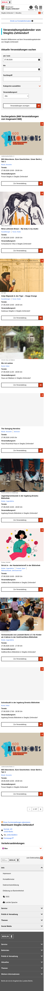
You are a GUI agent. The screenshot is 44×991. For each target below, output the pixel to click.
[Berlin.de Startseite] (6, 2)
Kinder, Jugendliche (7, 501)
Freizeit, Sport (20, 568)
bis (4, 65)
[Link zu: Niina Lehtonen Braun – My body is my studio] (22, 208)
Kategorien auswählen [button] (12, 86)
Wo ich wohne (7, 363)
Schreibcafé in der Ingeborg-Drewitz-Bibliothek (20, 703)
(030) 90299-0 (12, 835)
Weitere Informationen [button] (10, 974)
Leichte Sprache (11, 902)
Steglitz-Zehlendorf (7, 13)
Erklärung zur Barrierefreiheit (13, 891)
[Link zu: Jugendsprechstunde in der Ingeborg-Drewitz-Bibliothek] (22, 475)
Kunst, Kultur (17, 232)
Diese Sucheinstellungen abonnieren (16, 822)
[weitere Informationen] (2, 7)
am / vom (6, 56)
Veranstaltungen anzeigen (19, 106)
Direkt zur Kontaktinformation (21, 21)
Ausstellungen (5, 232)
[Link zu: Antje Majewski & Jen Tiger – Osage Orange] (22, 275)
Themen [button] (4, 920)
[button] (40, 13)
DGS (7, 897)
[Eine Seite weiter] (40, 809)
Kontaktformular (8, 879)
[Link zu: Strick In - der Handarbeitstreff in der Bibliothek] (22, 544)
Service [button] (4, 908)
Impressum (7, 873)
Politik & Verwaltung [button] (9, 914)
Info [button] (2, 868)
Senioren (17, 431)
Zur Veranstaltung (19, 183)
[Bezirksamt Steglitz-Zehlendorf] (10, 860)
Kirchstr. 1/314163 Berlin (8, 830)
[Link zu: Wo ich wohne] (22, 342)
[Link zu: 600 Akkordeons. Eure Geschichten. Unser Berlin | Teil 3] (22, 138)
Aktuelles (18, 13)
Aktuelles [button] (5, 962)
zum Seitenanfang (33, 858)
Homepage (8, 838)
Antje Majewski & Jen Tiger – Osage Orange (19, 296)
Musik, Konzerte (6, 164)
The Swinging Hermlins (10, 429)
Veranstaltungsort (10, 92)
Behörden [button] (5, 950)
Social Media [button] (6, 926)
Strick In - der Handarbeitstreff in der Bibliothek (20, 565)
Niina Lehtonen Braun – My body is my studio (19, 229)
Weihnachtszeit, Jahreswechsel (11, 570)
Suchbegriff (7, 75)
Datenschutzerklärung (11, 885)
